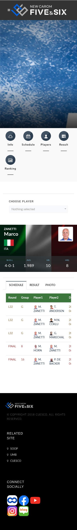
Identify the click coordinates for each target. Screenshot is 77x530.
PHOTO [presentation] (50, 285)
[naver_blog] (23, 511)
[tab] (16, 285)
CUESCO (15, 461)
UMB (13, 455)
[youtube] (35, 500)
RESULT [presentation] (34, 285)
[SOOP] (12, 500)
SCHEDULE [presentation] (16, 285)
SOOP (13, 448)
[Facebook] (24, 500)
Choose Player (21, 201)
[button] (38, 209)
